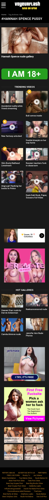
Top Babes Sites (25, 478)
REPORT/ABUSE (8, 473)
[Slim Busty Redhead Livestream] (12, 154)
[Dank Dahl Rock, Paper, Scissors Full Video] (37, 181)
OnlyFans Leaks (27, 494)
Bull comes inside (34, 115)
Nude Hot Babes (26, 497)
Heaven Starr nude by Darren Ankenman (11, 311)
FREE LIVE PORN (13, 475)
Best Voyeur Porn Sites (17, 486)
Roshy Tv (26, 475)
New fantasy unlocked (11, 136)
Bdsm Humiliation (9, 478)
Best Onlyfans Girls (9, 497)
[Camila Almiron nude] (12, 324)
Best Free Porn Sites (17, 481)
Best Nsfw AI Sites (10, 494)
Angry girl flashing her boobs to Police (11, 187)
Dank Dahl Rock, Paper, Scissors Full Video (36, 196)
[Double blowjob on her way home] (37, 129)
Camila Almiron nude (11, 334)
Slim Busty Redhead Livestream (10, 164)
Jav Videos (37, 475)
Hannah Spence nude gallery (17, 56)
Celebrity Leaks (35, 486)
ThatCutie (37, 491)
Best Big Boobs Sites (34, 483)
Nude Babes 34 (41, 478)
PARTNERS (42, 473)
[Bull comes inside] (37, 102)
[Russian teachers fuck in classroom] (37, 154)
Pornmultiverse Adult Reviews (19, 491)
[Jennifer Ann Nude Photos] (37, 324)
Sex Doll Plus (41, 497)
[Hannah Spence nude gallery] (24, 40)
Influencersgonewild (12, 489)
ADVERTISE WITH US (26, 473)
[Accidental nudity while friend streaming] (12, 97)
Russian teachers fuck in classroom (36, 164)
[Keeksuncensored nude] (37, 300)
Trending (29, 92)
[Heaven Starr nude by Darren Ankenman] (12, 300)
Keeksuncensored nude (36, 309)
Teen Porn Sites (34, 481)
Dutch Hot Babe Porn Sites (34, 489)
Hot (5, 122)
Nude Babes (41, 494)
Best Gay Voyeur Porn (14, 483)
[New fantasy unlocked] (12, 127)
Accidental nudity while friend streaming (11, 107)
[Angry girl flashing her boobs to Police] (12, 177)
